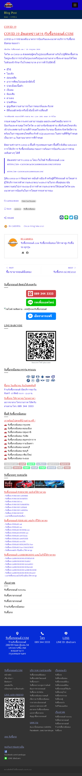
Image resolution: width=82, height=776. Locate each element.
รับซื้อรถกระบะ (61, 695)
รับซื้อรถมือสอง (29, 209)
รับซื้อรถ (8, 612)
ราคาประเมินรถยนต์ (38, 702)
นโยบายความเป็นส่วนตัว (14, 689)
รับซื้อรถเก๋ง (59, 702)
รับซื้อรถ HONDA (36, 692)
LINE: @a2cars (14, 758)
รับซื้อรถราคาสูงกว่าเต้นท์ (40, 685)
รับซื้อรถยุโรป (60, 692)
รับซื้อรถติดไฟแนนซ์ (38, 678)
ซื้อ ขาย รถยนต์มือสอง (18, 270)
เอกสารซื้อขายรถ (37, 713)
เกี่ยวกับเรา (8, 678)
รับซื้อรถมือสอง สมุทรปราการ (22, 439)
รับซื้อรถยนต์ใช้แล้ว (63, 689)
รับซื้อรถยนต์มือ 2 (62, 682)
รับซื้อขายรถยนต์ (13, 595)
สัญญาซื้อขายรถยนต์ (38, 716)
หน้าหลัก (7, 675)
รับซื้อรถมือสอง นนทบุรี (19, 447)
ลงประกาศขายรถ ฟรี (38, 706)
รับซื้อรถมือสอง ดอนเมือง (20, 428)
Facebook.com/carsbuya (41, 730)
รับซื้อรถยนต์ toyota (15, 589)
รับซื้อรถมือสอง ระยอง (18, 458)
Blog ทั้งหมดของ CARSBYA (40, 727)
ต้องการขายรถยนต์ (37, 689)
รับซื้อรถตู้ (59, 699)
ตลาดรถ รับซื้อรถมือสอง (39, 709)
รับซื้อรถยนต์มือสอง (38, 675)
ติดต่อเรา (8, 682)
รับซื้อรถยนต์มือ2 (62, 685)
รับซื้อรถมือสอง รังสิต (18, 436)
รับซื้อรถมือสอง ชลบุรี (18, 450)
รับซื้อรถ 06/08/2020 (64, 270)
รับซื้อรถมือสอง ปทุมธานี (19, 432)
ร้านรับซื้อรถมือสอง (14, 606)
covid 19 (18, 209)
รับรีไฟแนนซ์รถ (61, 706)
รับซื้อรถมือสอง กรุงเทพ (19, 424)
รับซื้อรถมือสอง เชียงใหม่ (20, 454)
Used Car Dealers (28, 201)
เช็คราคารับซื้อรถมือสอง (39, 699)
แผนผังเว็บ (8, 685)
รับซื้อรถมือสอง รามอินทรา (21, 443)
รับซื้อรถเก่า (34, 682)
